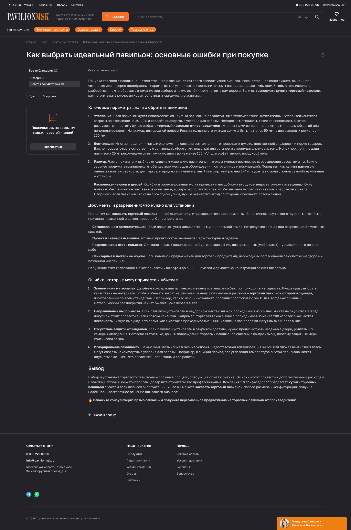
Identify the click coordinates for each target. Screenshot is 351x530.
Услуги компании (139, 467)
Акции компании (138, 460)
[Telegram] (28, 494)
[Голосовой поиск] (307, 16)
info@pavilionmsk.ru (40, 460)
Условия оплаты (188, 454)
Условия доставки (189, 460)
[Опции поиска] (298, 16)
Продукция (134, 454)
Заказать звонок (333, 5)
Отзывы (132, 473)
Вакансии (133, 480)
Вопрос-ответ (186, 473)
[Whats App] (36, 494)
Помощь (183, 445)
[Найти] (317, 16)
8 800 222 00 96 (307, 5)
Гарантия (183, 467)
